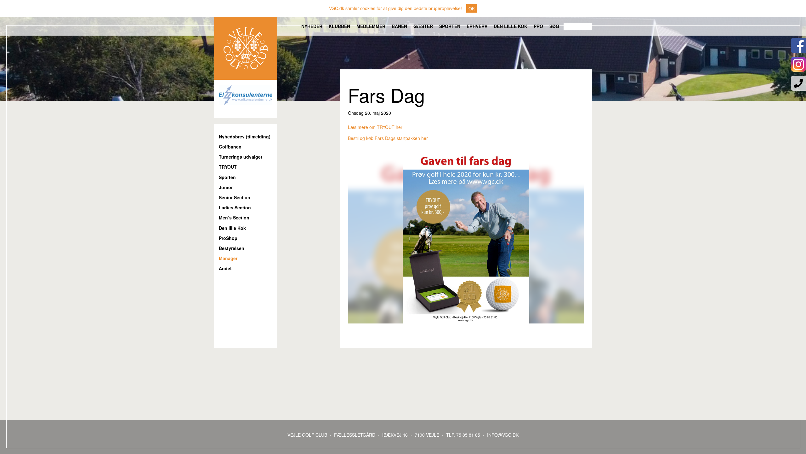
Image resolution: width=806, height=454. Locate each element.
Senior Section (234, 198)
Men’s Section (234, 218)
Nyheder (311, 26)
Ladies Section (235, 208)
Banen (399, 26)
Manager (228, 258)
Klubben (339, 26)
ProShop (228, 238)
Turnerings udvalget (240, 157)
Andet (225, 268)
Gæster (423, 26)
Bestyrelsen (231, 248)
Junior (226, 187)
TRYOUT (228, 167)
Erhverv (477, 26)
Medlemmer (370, 26)
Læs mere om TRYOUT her (375, 127)
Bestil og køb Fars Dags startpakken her (388, 138)
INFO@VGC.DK (503, 435)
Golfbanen (230, 147)
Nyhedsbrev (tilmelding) (244, 137)
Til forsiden (245, 48)
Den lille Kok (510, 26)
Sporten (449, 26)
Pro (538, 26)
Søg (554, 26)
